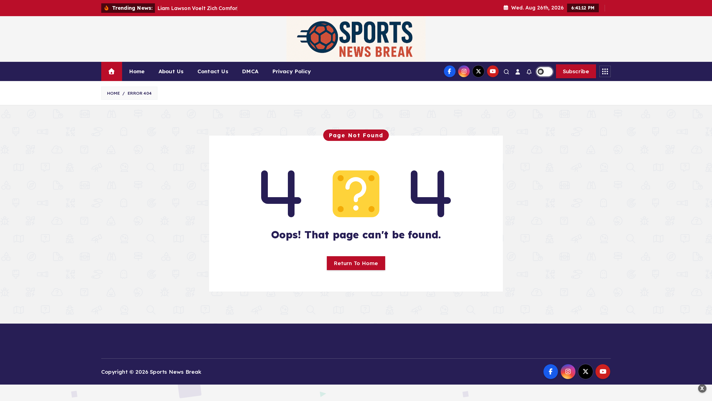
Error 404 (140, 93)
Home (137, 71)
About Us (171, 71)
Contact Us (212, 71)
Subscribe (576, 71)
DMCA (250, 71)
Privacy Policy (291, 71)
